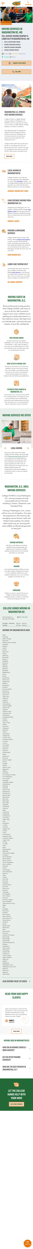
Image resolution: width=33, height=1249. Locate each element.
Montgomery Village (8, 853)
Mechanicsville (6, 849)
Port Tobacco (6, 896)
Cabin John (6, 696)
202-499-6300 (28, 4)
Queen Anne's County (9, 903)
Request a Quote (13, 221)
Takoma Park (6, 948)
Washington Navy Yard (9, 967)
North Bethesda (7, 872)
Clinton (5, 732)
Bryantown (6, 691)
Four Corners (6, 778)
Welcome (5, 968)
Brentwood (6, 680)
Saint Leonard (7, 916)
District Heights (7, 760)
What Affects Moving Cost (16, 363)
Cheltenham (6, 715)
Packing (16, 566)
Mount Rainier (7, 858)
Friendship (5, 780)
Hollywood (6, 812)
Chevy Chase (6, 722)
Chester (5, 719)
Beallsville (5, 661)
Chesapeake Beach (8, 717)
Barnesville (6, 657)
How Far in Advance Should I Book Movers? (14, 1049)
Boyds (4, 676)
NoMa (4, 868)
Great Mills (6, 803)
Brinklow (5, 683)
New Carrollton (7, 864)
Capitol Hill (6, 708)
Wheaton (5, 972)
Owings (5, 877)
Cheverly (5, 721)
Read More (16, 1031)
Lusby (4, 845)
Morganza (5, 855)
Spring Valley (6, 939)
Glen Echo (5, 799)
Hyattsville (6, 817)
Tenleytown (6, 954)
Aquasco (5, 646)
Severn (4, 924)
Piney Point (6, 888)
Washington (6, 963)
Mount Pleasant (7, 857)
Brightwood (6, 681)
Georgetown (6, 791)
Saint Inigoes (6, 914)
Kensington (6, 823)
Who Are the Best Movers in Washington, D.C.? (14, 1068)
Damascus (5, 749)
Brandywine (6, 678)
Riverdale (5, 909)
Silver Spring (6, 931)
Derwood (5, 758)
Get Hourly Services (15, 282)
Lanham (5, 831)
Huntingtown (6, 816)
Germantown (6, 793)
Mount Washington (8, 862)
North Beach (6, 870)
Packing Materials (16, 542)
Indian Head (6, 819)
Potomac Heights (8, 899)
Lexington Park (7, 836)
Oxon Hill (5, 879)
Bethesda (5, 670)
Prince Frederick (7, 901)
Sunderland (6, 946)
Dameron (5, 750)
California (5, 698)
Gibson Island (6, 795)
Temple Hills (6, 952)
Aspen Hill (5, 652)
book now (9, 156)
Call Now (18, 71)
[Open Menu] (3, 3)
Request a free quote (19, 63)
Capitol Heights (7, 706)
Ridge (4, 905)
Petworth (5, 886)
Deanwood (6, 756)
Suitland (5, 944)
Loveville (5, 844)
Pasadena (5, 883)
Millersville (5, 851)
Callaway (5, 700)
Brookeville (6, 685)
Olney (4, 875)
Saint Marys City (7, 918)
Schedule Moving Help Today (18, 191)
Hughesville (6, 814)
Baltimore (5, 655)
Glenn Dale (6, 801)
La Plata (5, 825)
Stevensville (6, 940)
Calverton (5, 702)
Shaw (4, 929)
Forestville (5, 773)
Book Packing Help (14, 255)
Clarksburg (6, 728)
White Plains (6, 974)
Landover (5, 827)
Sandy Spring (6, 920)
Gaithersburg (6, 784)
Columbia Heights (8, 739)
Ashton (5, 650)
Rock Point (6, 911)
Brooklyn (5, 687)
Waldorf (5, 961)
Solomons (5, 933)
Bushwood (6, 695)
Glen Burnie (6, 797)
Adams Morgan (7, 639)
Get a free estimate (16, 1104)
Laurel (4, 832)
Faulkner (5, 771)
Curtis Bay (6, 747)
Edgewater (6, 769)
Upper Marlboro (7, 957)
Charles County (7, 711)
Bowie (4, 674)
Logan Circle (6, 840)
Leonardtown (6, 834)
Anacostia (5, 640)
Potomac (5, 898)
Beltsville (5, 667)
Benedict (5, 668)
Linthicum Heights (8, 838)
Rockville (5, 913)
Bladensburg (6, 672)
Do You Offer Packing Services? (11, 1058)
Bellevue (5, 665)
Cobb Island (6, 734)
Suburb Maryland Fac (9, 942)
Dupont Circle (6, 767)
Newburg (5, 866)
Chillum (5, 724)
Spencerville (6, 937)
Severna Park (6, 926)
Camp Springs (6, 704)
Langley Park (6, 829)
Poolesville (5, 892)
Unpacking (16, 590)
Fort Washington (7, 777)
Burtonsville (6, 693)
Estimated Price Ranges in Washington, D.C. (16, 390)
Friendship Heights (8, 782)
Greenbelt (5, 804)
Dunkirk (5, 765)
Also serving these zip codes (15, 981)
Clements (5, 730)
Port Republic (6, 894)
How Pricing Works (16, 337)
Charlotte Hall (7, 713)
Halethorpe (6, 806)
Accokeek (5, 637)
